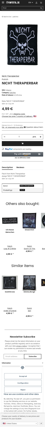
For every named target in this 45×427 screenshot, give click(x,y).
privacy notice (21, 346)
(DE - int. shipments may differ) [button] (13, 127)
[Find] (41, 8)
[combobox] (20, 423)
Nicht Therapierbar (10, 76)
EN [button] (29, 2)
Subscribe (33, 356)
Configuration (22, 383)
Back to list (7, 17)
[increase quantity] (40, 136)
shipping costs (19, 114)
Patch (22, 190)
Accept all (23, 376)
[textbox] (19, 423)
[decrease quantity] (4, 136)
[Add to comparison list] (38, 28)
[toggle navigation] (3, 1)
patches (13, 93)
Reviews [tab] (20, 167)
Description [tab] (7, 167)
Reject (23, 390)
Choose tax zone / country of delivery (17, 116)
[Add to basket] (4, 23)
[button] (36, 2)
